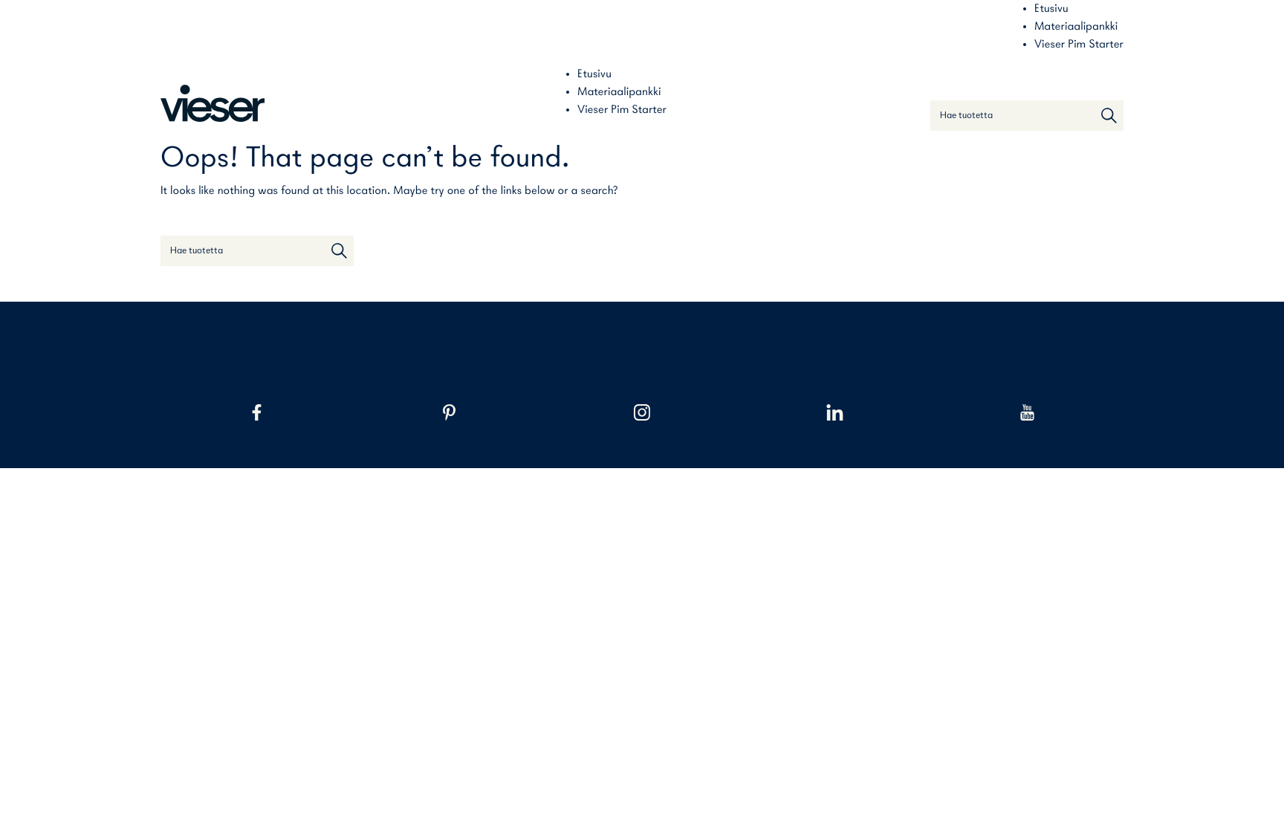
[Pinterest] (449, 412)
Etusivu (1051, 9)
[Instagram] (641, 412)
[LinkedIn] (835, 412)
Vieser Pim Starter (1079, 45)
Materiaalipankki (1076, 27)
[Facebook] (256, 412)
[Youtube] (1027, 412)
